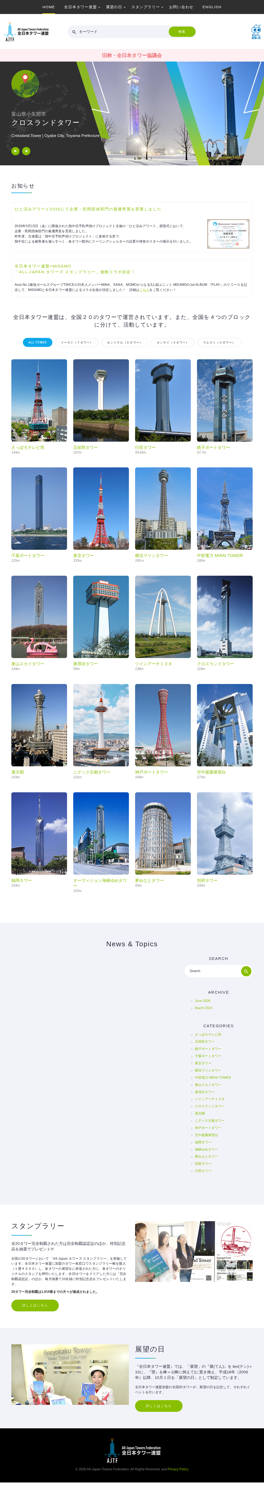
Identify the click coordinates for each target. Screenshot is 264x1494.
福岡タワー (21, 880)
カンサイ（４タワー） (173, 342)
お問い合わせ (181, 7)
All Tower (37, 342)
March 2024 (203, 1008)
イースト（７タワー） (77, 342)
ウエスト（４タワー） (219, 342)
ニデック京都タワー (91, 772)
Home (48, 7)
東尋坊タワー (85, 664)
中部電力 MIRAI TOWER (220, 555)
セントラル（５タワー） (125, 342)
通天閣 (17, 772)
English (212, 7)
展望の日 (114, 7)
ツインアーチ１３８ (153, 664)
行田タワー (145, 447)
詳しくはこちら (35, 1305)
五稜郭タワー (85, 447)
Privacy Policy (178, 1469)
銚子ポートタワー (213, 447)
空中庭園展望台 (211, 772)
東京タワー (83, 555)
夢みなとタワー (149, 880)
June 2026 (202, 1001)
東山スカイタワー (27, 664)
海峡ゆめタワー (206, 1149)
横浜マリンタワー (151, 555)
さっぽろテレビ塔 (27, 447)
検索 (182, 31)
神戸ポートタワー (151, 772)
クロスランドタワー (215, 664)
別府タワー (207, 880)
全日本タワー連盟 (80, 7)
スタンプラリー (145, 7)
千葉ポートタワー (27, 555)
